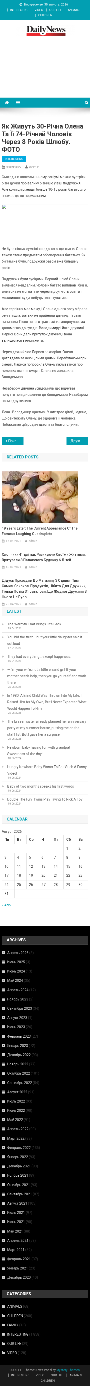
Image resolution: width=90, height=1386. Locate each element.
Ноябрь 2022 (17, 1064)
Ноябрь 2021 (17, 1175)
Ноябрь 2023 (17, 999)
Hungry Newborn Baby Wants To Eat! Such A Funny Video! (47, 770)
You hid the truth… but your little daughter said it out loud (44, 640)
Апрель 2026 (17, 953)
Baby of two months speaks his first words (40, 786)
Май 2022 (15, 1120)
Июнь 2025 (16, 962)
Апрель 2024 (17, 990)
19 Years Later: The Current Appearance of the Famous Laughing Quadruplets (40, 531)
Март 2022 (15, 1138)
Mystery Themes (68, 1370)
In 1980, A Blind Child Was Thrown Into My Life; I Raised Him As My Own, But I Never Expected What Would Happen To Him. (46, 701)
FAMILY (12, 1325)
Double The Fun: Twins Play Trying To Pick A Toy (44, 799)
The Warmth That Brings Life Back (34, 624)
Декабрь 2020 (19, 1277)
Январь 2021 (17, 1268)
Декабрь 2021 (19, 1166)
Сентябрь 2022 (19, 1083)
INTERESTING (19, 10)
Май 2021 (15, 1231)
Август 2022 (17, 1092)
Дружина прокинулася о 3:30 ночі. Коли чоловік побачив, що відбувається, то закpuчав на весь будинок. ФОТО (79, 441)
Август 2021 (17, 1203)
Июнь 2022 (16, 1110)
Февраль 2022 (19, 1148)
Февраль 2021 (19, 1259)
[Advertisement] (45, 72)
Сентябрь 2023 (19, 1008)
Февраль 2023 (19, 1036)
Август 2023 (17, 1018)
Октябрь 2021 (18, 1185)
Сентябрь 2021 (19, 1194)
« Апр (6, 905)
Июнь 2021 (16, 1222)
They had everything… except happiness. (39, 657)
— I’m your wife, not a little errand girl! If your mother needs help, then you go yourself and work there (46, 676)
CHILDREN (45, 15)
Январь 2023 (17, 1046)
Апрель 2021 (17, 1241)
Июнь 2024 (16, 971)
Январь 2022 (17, 1157)
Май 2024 (15, 980)
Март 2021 (15, 1250)
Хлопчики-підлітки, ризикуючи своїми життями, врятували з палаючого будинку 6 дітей (44, 557)
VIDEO (38, 10)
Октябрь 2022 (18, 1073)
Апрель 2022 (17, 1129)
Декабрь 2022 (19, 1055)
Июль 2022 (16, 1101)
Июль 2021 (16, 1213)
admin (34, 167)
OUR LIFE (55, 10)
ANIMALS (74, 10)
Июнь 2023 (16, 1027)
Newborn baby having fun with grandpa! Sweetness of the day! (38, 750)
